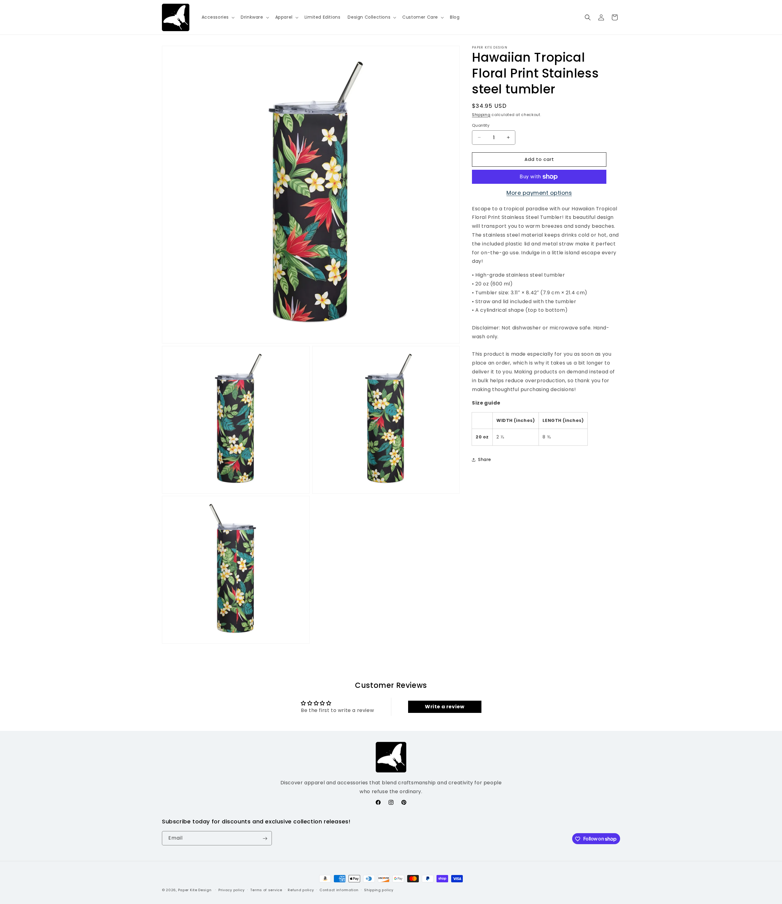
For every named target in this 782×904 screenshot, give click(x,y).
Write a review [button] (444, 706)
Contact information (339, 889)
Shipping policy (378, 889)
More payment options (539, 193)
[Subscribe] (265, 838)
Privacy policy (231, 889)
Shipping (481, 114)
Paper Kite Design (195, 890)
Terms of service (266, 889)
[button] (217, 17)
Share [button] (484, 459)
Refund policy (301, 889)
